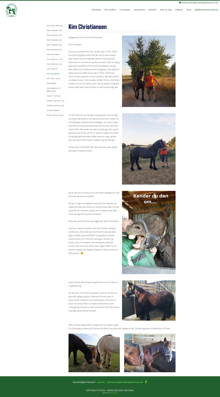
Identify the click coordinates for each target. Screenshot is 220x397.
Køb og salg (166, 9)
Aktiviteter (96, 9)
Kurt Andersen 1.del (54, 59)
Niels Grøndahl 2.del (54, 35)
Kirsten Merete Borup (55, 115)
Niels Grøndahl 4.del (54, 44)
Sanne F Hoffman (54, 95)
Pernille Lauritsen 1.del (55, 100)
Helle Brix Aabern (53, 54)
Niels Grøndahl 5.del (54, 49)
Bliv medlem (110, 9)
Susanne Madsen (53, 110)
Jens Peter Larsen (53, 78)
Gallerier (179, 9)
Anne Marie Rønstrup (55, 25)
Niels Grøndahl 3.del (54, 40)
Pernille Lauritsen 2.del (55, 105)
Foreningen (125, 9)
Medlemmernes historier (206, 9)
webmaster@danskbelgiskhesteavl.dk (199, 2)
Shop (188, 9)
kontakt (101, 382)
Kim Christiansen (53, 73)
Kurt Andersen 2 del (54, 64)
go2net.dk (114, 393)
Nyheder (152, 9)
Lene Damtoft (52, 68)
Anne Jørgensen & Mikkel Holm (54, 89)
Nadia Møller (51, 83)
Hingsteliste (139, 9)
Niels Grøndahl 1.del (54, 30)
